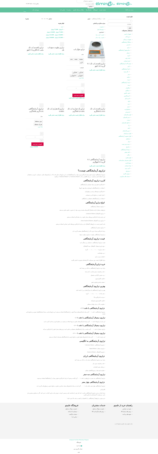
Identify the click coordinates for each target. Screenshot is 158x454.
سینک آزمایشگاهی (125, 149)
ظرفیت (82, 67)
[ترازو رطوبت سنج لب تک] (59, 41)
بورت (128, 79)
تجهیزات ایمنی (127, 34)
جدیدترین (101, 32)
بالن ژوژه (126, 71)
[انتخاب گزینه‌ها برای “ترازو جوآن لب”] (82, 46)
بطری (128, 77)
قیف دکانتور (127, 93)
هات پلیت (127, 58)
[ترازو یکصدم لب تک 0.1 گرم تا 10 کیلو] (96, 49)
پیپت (129, 85)
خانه (104, 18)
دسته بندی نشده (126, 144)
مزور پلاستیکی (126, 130)
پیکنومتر (128, 87)
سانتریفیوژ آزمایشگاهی (124, 50)
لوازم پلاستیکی (127, 114)
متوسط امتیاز (100, 29)
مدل (41, 116)
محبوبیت (102, 26)
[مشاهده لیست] (37, 19)
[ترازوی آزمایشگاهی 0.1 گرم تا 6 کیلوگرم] (100, 151)
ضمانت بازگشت (73, 414)
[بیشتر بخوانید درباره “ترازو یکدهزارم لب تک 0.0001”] (62, 105)
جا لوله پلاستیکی (126, 122)
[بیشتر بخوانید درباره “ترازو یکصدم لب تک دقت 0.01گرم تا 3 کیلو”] (41, 44)
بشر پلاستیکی (126, 117)
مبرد (129, 104)
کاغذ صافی (127, 152)
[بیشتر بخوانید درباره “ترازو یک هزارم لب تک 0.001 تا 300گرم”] (82, 105)
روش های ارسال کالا (126, 411)
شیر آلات (127, 36)
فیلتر (130, 28)
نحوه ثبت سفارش (127, 409)
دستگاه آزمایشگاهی (126, 42)
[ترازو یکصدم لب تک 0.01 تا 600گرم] (101, 102)
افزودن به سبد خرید (78, 95)
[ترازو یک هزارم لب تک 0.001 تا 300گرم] (81, 102)
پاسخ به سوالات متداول (98, 409)
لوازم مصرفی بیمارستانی (125, 160)
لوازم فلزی (128, 157)
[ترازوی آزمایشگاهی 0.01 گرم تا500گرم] (39, 102)
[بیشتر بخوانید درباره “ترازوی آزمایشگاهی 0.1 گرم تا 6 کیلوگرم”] (103, 156)
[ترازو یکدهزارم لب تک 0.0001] (60, 102)
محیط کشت (128, 163)
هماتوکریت (127, 109)
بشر (129, 74)
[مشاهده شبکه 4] (32, 19)
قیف (129, 128)
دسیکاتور (127, 90)
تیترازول (128, 171)
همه (62, 26)
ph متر (128, 44)
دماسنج (128, 147)
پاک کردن (81, 78)
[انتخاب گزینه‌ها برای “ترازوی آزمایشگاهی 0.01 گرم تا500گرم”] (41, 105)
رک (129, 125)
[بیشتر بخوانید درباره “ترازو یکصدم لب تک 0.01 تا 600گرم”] (103, 105)
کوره (128, 55)
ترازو (128, 47)
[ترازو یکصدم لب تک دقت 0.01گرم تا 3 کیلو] (35, 41)
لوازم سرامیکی (127, 133)
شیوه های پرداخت (126, 414)
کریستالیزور (127, 96)
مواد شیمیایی (128, 165)
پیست (128, 120)
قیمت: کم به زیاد (100, 34)
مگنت (128, 155)
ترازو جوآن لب (79, 49)
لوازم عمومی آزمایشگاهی (125, 136)
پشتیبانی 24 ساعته (72, 411)
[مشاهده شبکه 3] (35, 19)
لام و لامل (127, 98)
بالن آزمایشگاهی (126, 69)
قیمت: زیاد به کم (100, 37)
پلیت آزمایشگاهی (125, 82)
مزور (128, 106)
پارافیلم (128, 139)
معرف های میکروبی (125, 176)
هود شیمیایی (127, 61)
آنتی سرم (127, 168)
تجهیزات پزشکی (127, 39)
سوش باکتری (126, 173)
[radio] (81, 59)
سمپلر (128, 53)
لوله (129, 101)
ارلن (129, 66)
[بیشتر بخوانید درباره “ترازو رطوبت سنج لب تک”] (62, 44)
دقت (82, 54)
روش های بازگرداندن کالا (98, 411)
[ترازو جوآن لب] (79, 41)
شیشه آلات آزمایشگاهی (125, 63)
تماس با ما (74, 417)
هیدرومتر (127, 112)
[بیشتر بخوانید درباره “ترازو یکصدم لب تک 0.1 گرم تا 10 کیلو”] (103, 60)
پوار (129, 141)
